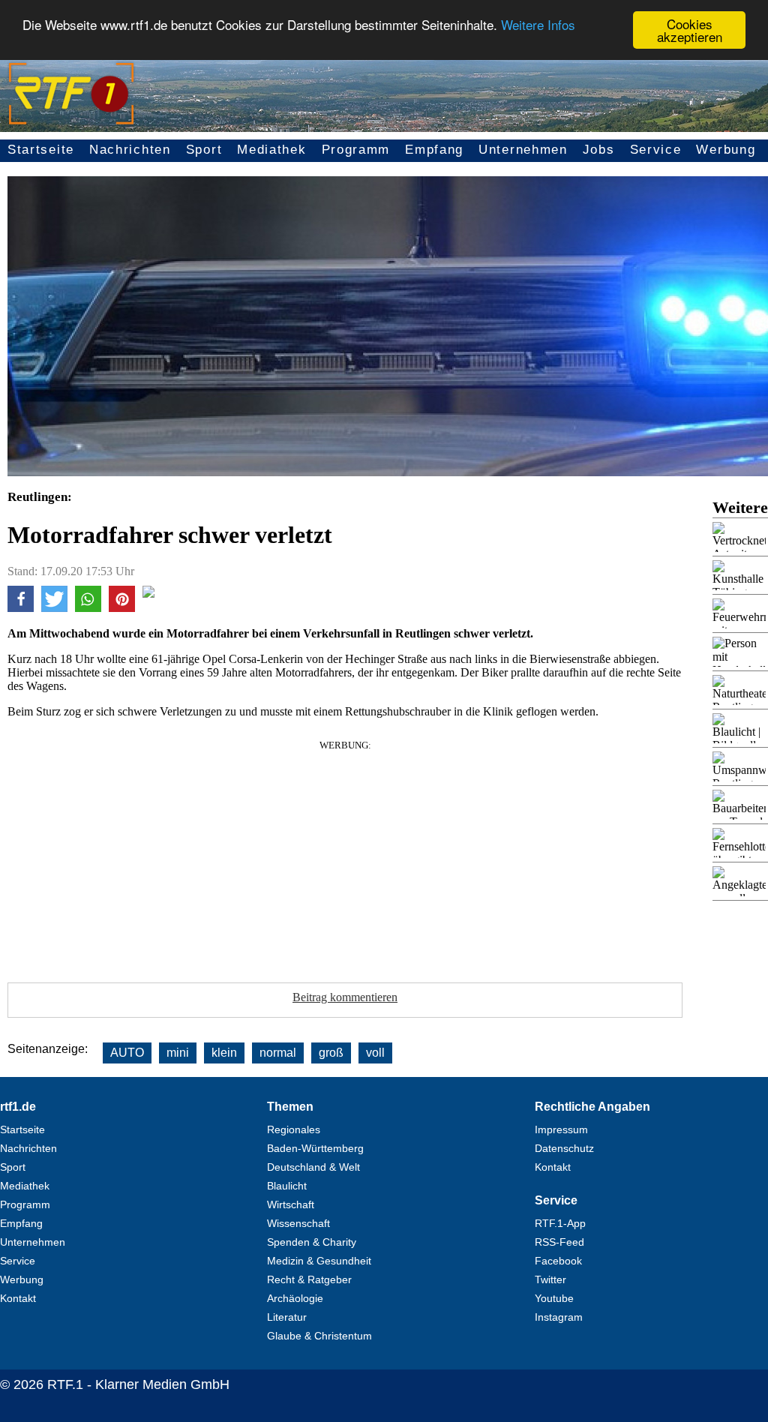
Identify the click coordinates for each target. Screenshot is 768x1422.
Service (656, 149)
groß (331, 1052)
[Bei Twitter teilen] (54, 608)
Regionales (293, 1130)
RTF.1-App (560, 1223)
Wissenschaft (298, 1223)
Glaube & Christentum (319, 1336)
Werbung (725, 149)
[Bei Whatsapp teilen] (88, 608)
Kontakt (18, 1298)
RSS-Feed (559, 1242)
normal (278, 1052)
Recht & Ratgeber (309, 1280)
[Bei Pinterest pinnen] (122, 608)
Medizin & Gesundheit (319, 1261)
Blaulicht (287, 1186)
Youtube (554, 1298)
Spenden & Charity (311, 1242)
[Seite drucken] (148, 593)
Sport (204, 149)
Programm (356, 149)
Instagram (559, 1317)
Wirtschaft (290, 1204)
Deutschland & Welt (313, 1167)
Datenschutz (564, 1148)
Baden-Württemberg (315, 1148)
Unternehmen (523, 149)
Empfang (434, 149)
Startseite (41, 149)
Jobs (599, 149)
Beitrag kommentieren (345, 997)
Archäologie (295, 1298)
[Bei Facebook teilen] (21, 608)
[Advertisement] (345, 857)
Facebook (558, 1261)
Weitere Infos (538, 24)
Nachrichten (130, 149)
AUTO (127, 1052)
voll (375, 1052)
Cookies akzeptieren (689, 30)
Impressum (561, 1130)
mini (177, 1052)
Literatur (287, 1317)
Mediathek (271, 149)
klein (224, 1052)
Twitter (550, 1280)
